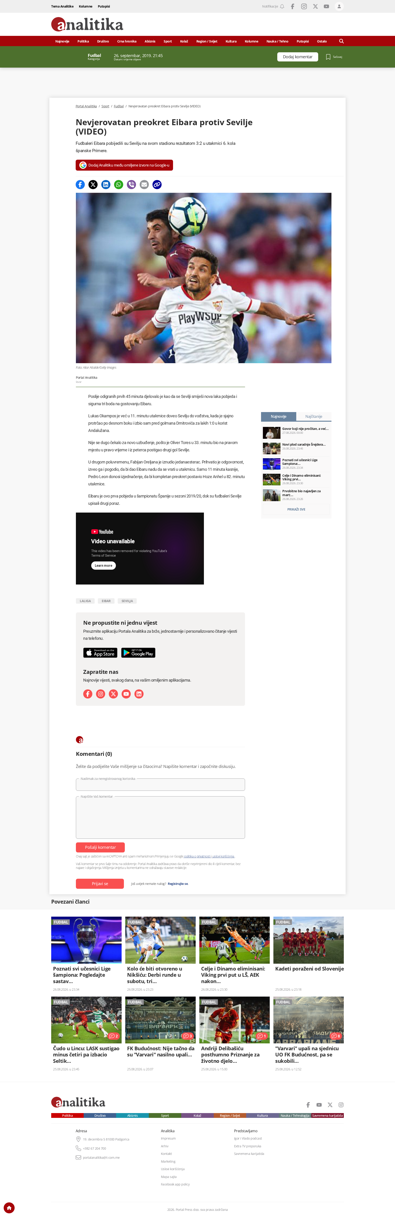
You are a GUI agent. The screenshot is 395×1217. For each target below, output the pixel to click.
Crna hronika (126, 41)
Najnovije (62, 41)
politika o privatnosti (197, 856)
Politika (83, 41)
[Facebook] (80, 184)
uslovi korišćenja (223, 856)
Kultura (231, 41)
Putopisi (104, 6)
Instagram (304, 6)
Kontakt (166, 1154)
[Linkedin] (105, 184)
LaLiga (85, 601)
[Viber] (131, 184)
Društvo (103, 41)
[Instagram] (100, 693)
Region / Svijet (206, 41)
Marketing (168, 1161)
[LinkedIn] (139, 693)
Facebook (292, 6)
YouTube (326, 6)
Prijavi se (100, 883)
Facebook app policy (175, 1184)
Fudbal (119, 106)
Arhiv (164, 1146)
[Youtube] (126, 693)
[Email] (144, 184)
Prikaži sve (296, 509)
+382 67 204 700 (94, 1148)
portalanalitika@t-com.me (101, 1158)
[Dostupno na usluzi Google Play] (138, 653)
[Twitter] (93, 184)
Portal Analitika (86, 106)
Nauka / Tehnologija (295, 1115)
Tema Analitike (62, 6)
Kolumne (85, 6)
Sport (168, 41)
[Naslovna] (9, 1207)
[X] (113, 693)
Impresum (168, 1138)
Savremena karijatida (327, 1115)
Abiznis (150, 41)
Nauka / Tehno (277, 41)
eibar (106, 601)
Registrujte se (178, 884)
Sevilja (127, 601)
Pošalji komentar (100, 847)
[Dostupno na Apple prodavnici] (100, 653)
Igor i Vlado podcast (248, 1138)
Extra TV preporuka (247, 1146)
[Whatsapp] (118, 184)
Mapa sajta (169, 1177)
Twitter (315, 6)
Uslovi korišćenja (173, 1169)
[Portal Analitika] (87, 24)
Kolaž (184, 41)
